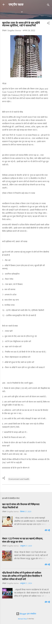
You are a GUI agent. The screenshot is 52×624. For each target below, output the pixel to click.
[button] (48, 23)
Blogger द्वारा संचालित (27, 614)
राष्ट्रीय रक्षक (16, 4)
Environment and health (19, 479)
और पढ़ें (47, 530)
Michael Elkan (22, 619)
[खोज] (48, 5)
